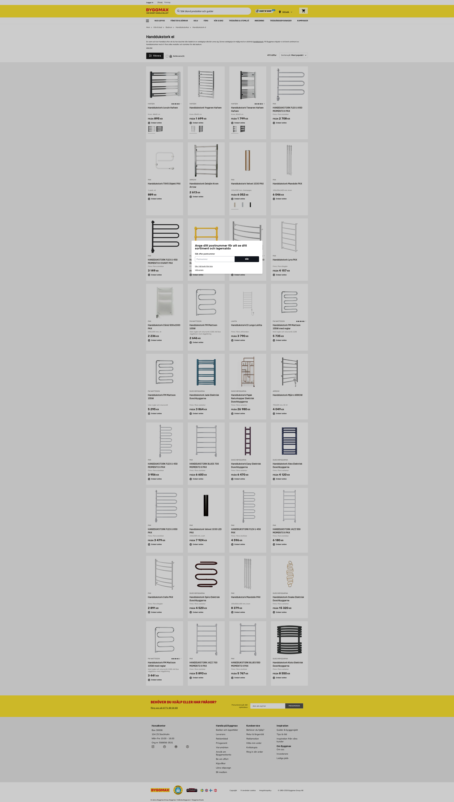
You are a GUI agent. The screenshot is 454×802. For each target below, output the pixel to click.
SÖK (247, 259)
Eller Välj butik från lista (204, 266)
